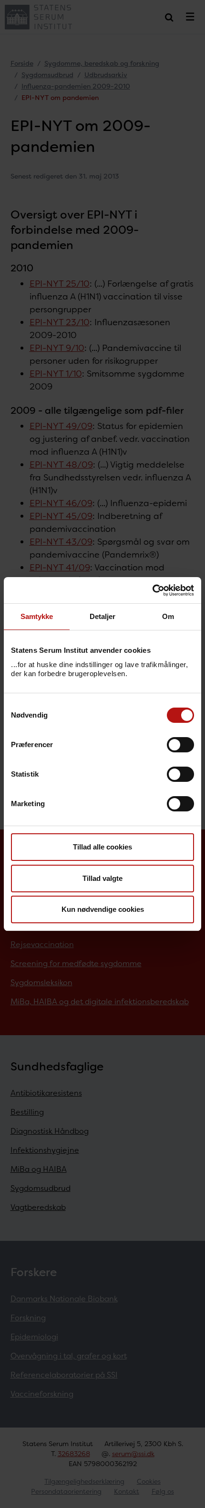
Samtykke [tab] (36, 616)
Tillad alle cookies (102, 847)
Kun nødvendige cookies (103, 909)
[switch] (180, 744)
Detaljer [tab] (103, 616)
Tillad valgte (102, 878)
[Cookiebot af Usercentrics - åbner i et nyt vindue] (152, 590)
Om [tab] (168, 616)
